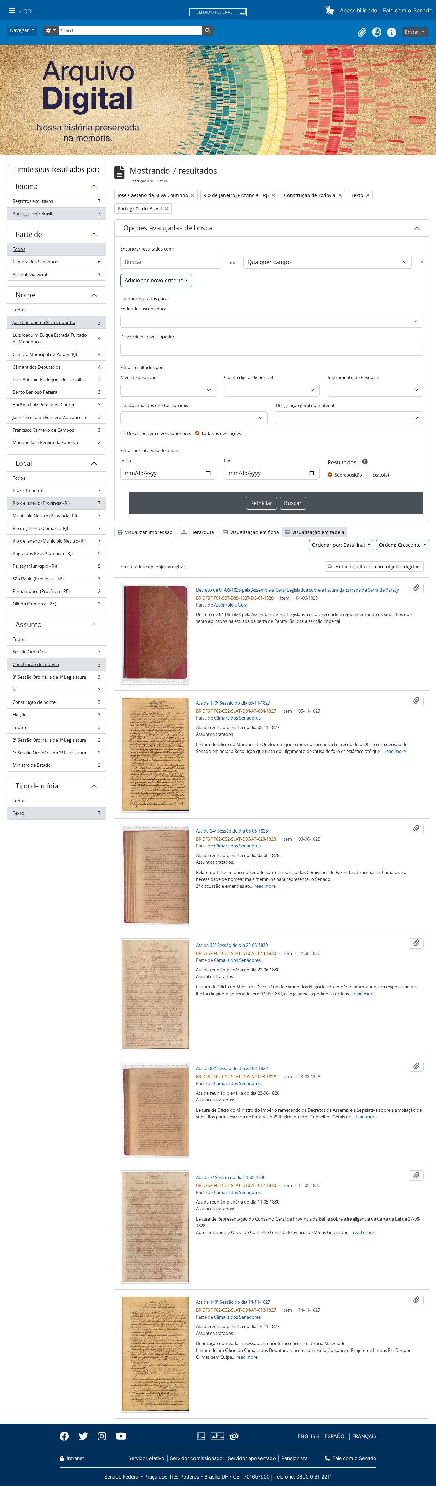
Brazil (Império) (56, 492)
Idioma (27, 186)
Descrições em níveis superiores (159, 433)
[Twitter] (83, 1436)
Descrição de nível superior (147, 337)
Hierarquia (201, 532)
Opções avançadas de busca (168, 227)
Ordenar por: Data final (339, 545)
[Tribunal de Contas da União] (233, 1436)
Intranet (74, 1458)
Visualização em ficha (254, 532)
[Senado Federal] (218, 13)
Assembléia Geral (56, 275)
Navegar (20, 30)
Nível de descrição (138, 377)
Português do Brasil (56, 215)
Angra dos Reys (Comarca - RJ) (56, 555)
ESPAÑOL (336, 1436)
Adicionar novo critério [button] (154, 280)
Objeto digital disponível (248, 377)
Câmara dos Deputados (56, 368)
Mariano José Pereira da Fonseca (56, 444)
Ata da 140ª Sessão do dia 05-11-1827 (233, 703)
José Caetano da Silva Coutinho (56, 324)
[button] (331, 10)
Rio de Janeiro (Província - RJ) (56, 505)
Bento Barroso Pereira (56, 394)
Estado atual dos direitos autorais (154, 405)
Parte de (29, 234)
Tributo (56, 729)
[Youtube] (119, 1436)
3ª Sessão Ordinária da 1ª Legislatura (56, 678)
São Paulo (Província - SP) (56, 580)
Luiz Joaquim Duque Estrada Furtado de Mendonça (56, 338)
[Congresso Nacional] (217, 1436)
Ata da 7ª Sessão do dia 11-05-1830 (230, 1177)
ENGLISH (308, 1436)
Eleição (56, 716)
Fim (228, 460)
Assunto (29, 624)
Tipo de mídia (37, 785)
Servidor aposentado (252, 1458)
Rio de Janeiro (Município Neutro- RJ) (56, 542)
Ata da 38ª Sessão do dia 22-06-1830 (232, 945)
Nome (25, 295)
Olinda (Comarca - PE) (56, 605)
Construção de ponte (56, 704)
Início (125, 460)
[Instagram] (102, 1436)
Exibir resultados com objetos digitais (377, 566)
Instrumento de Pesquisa (353, 377)
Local (24, 463)
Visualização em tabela (317, 532)
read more (395, 751)
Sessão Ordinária (56, 653)
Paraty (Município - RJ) (56, 567)
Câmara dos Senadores (56, 263)
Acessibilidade (358, 10)
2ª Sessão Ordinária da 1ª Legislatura (56, 741)
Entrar (413, 32)
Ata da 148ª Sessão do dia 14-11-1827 (233, 1302)
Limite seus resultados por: (56, 169)
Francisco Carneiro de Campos (56, 431)
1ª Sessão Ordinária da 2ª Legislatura (56, 754)
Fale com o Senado (408, 10)
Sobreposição (348, 475)
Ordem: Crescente (400, 545)
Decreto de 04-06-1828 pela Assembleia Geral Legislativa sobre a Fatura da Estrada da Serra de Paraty (297, 590)
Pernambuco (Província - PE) (56, 593)
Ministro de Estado (56, 766)
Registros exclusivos (56, 203)
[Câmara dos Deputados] (202, 1436)
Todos (19, 249)
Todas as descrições (221, 433)
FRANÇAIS (364, 1436)
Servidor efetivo (146, 1458)
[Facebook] (67, 1436)
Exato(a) (380, 475)
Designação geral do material (305, 405)
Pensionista (294, 1458)
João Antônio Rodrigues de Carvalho (56, 381)
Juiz (56, 691)
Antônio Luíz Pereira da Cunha (56, 406)
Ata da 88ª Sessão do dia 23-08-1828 (232, 1068)
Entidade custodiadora (143, 309)
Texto (56, 814)
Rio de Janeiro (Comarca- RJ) (56, 530)
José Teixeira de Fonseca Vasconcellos (56, 419)
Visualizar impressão (148, 532)
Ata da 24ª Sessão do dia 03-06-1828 (232, 831)
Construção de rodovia (56, 666)
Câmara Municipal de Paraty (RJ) (56, 356)
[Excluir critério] (421, 262)
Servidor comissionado (196, 1458)
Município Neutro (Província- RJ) (56, 517)
